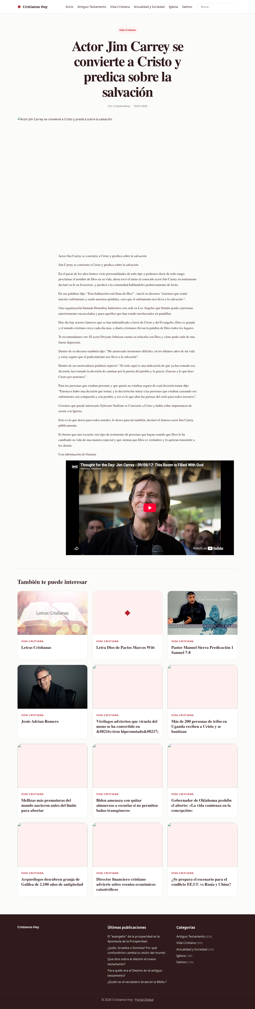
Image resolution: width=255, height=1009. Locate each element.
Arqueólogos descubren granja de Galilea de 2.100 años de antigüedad (52, 881)
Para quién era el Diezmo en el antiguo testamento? (135, 972)
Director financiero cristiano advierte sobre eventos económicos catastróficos (126, 884)
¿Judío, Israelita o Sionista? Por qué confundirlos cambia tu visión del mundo (136, 950)
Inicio (69, 7)
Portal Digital (144, 1000)
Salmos (187, 7)
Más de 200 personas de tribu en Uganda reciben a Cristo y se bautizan (199, 726)
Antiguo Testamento (91, 7)
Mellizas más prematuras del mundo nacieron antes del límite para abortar (49, 805)
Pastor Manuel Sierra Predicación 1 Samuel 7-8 (202, 649)
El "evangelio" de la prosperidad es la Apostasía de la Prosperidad (134, 938)
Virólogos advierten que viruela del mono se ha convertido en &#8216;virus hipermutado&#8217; (127, 726)
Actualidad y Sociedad (149, 7)
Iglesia (173, 7)
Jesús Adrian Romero (40, 721)
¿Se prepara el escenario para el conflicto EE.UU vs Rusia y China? (201, 881)
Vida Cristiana (120, 7)
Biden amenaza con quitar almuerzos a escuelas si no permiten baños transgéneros (127, 805)
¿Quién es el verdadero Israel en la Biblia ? (137, 982)
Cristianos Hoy (32, 6)
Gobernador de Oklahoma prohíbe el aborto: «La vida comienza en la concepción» (201, 805)
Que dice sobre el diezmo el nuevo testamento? (132, 961)
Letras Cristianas (36, 647)
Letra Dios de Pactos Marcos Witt (125, 647)
